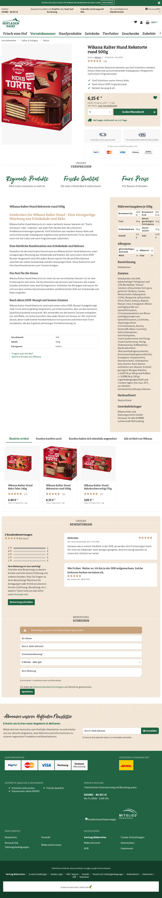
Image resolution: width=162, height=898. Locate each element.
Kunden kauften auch (49, 438)
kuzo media (96, 887)
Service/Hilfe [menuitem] (154, 9)
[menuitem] (136, 22)
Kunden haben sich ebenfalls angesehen (93, 438)
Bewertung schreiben (21, 602)
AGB (86, 848)
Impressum (127, 848)
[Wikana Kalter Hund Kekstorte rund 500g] (60, 463)
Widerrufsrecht (92, 842)
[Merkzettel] (136, 22)
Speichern (27, 691)
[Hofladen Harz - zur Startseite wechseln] (10, 22)
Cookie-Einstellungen (132, 837)
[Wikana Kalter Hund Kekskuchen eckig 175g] (98, 463)
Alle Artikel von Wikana (138, 438)
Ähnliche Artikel (19, 438)
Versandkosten (105, 868)
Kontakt (19, 594)
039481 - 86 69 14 (10, 11)
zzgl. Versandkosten (107, 105)
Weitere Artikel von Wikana (26, 356)
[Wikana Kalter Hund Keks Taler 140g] (22, 463)
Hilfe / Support (72, 874)
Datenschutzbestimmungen (48, 686)
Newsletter (11, 837)
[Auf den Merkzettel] (155, 98)
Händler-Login (56, 874)
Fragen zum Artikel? (22, 353)
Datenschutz (128, 842)
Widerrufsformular (51, 844)
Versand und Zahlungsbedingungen (17, 845)
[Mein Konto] (141, 22)
